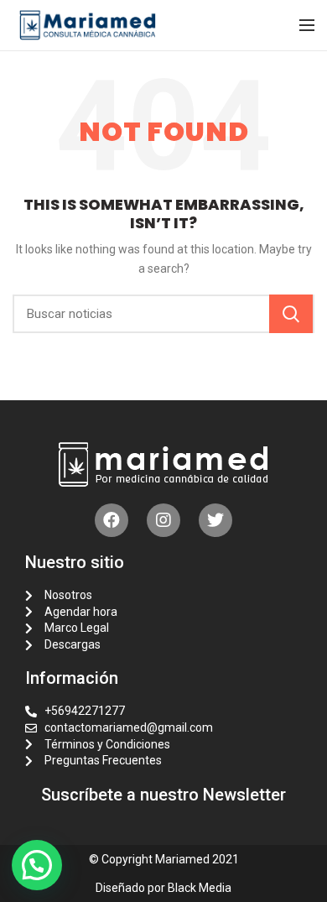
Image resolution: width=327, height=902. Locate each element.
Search (291, 314)
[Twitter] (215, 520)
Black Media (199, 887)
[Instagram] (163, 520)
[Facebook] (111, 520)
